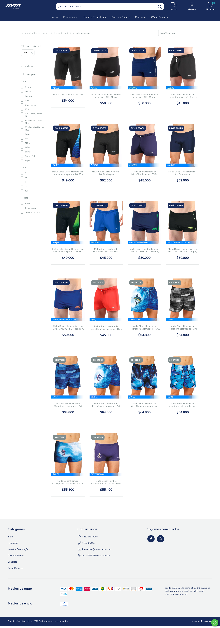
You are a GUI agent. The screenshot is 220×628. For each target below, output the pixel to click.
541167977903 (90, 536)
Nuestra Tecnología (94, 17)
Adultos (33, 33)
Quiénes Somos (120, 17)
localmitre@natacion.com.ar (96, 549)
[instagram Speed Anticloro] (160, 538)
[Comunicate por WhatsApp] (214, 622)
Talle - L (26, 52)
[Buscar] (159, 7)
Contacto (140, 17)
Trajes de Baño (61, 33)
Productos (69, 17)
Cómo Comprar (159, 17)
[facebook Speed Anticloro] (151, 538)
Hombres (45, 33)
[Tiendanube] (202, 621)
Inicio (55, 17)
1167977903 (88, 543)
